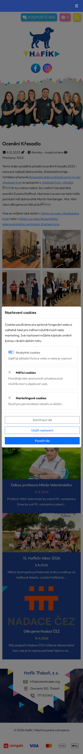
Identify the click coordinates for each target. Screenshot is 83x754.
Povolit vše (42, 441)
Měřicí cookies (26, 372)
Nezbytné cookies (28, 352)
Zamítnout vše (42, 420)
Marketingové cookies (31, 398)
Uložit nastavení (42, 430)
